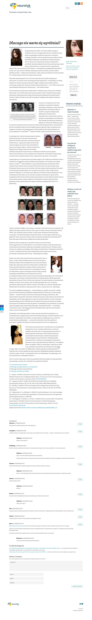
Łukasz (11, 478)
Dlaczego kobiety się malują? (20, 371)
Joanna (11, 463)
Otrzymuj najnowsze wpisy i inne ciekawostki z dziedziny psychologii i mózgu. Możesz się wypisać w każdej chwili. (74, 88)
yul (56, 407)
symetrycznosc (74, 69)
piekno (78, 66)
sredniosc (68, 69)
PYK (56, 181)
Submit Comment (77, 586)
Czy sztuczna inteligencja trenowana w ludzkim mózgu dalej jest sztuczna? (74, 147)
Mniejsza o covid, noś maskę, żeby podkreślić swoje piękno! (74, 192)
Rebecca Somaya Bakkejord (36, 407)
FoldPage (12, 445)
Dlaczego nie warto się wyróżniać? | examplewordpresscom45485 (27, 552)
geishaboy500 (50, 407)
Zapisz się (73, 95)
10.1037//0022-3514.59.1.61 (17, 405)
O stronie (80, 608)
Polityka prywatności (78, 610)
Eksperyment (73, 61)
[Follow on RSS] (81, 3)
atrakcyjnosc (73, 66)
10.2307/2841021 (41, 379)
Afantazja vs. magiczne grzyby (73, 110)
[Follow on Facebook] (79, 3)
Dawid (11, 493)
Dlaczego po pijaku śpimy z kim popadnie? (24, 367)
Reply (80, 424)
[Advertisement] (46, 27)
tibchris (23, 407)
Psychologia (69, 63)
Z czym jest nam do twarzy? (19, 364)
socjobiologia (75, 67)
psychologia (68, 67)
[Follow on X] (76, 3)
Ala (10, 508)
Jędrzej (11, 423)
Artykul (67, 61)
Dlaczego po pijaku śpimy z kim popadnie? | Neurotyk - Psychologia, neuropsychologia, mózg (34, 548)
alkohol (67, 66)
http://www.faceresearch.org (16, 526)
